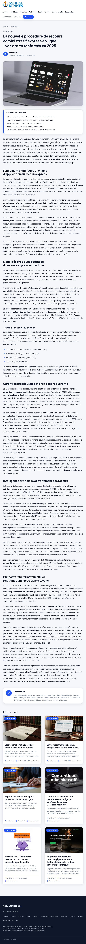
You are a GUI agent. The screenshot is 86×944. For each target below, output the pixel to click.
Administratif (57, 12)
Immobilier (69, 12)
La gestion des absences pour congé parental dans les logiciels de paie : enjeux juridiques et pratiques (60, 860)
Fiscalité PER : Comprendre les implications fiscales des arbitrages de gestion (18, 859)
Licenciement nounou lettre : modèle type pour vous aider (19, 746)
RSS (17, 920)
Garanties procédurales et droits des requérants (25, 123)
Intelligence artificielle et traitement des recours (25, 126)
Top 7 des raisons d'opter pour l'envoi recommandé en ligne (19, 798)
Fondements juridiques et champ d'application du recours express (32, 117)
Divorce (24, 12)
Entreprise (7, 17)
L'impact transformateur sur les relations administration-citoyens (31, 130)
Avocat (47, 12)
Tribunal (32, 12)
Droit (40, 12)
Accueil (5, 12)
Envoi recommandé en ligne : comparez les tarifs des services (62, 746)
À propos (17, 17)
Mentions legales (8, 920)
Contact (28, 17)
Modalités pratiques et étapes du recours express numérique (30, 120)
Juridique (14, 12)
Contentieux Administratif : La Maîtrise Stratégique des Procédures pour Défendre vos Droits (60, 800)
